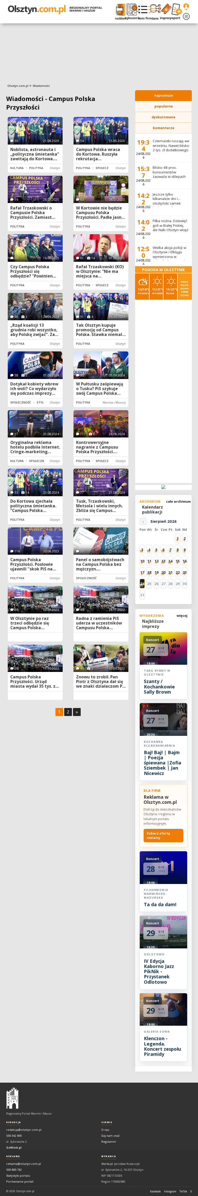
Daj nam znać (110, 1136)
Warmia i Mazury (114, 402)
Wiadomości (41, 86)
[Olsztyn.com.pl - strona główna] (12, 1098)
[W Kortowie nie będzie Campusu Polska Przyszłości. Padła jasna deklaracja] (100, 189)
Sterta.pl (107, 1164)
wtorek (157, 291)
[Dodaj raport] (175, 11)
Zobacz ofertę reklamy (158, 835)
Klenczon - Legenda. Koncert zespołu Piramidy (162, 1046)
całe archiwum (178, 501)
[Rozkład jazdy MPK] (119, 11)
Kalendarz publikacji (152, 509)
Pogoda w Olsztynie (163, 269)
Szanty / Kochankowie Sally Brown (159, 686)
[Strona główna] (55, 9)
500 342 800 (14, 1136)
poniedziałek (143, 291)
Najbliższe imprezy (153, 623)
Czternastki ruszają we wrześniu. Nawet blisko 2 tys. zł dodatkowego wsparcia (171, 148)
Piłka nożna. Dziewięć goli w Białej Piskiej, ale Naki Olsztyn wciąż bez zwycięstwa (170, 227)
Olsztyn (55, 168)
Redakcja (13, 1122)
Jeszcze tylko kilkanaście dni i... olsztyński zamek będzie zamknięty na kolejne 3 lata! (169, 203)
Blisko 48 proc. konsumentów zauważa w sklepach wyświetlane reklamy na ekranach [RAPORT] (171, 176)
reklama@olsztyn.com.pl (23, 1164)
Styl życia (44, 402)
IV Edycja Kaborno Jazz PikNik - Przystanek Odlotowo (159, 971)
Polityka (36, 168)
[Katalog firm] (144, 11)
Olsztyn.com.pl (17, 86)
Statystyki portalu (18, 1175)
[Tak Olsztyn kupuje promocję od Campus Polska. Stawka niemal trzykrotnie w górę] (100, 307)
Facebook (155, 1191)
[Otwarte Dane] (154, 11)
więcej (182, 615)
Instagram (170, 1191)
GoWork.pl (14, 1147)
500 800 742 (14, 1170)
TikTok (183, 1191)
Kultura (16, 168)
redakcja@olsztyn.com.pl (24, 1130)
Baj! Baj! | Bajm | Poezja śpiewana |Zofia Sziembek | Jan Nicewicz (162, 762)
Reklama (13, 1156)
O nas (105, 1130)
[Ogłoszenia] (131, 11)
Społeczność (106, 168)
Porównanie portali (20, 1181)
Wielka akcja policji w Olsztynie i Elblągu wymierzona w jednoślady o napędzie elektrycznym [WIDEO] (171, 256)
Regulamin (108, 1141)
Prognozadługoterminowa (184, 288)
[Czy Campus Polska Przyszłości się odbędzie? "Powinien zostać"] (35, 248)
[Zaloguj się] (186, 7)
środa (171, 291)
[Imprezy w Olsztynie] (164, 11)
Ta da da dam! (160, 904)
